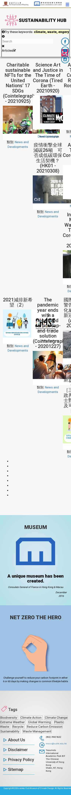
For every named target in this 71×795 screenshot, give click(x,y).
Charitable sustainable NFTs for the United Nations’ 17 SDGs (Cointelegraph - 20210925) (19, 83)
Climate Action (31, 717)
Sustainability (10, 731)
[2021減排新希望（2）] (31, 326)
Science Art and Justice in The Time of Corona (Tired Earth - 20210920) (48, 78)
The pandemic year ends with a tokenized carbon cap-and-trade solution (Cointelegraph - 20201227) (49, 323)
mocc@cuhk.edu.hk (56, 743)
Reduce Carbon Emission (44, 726)
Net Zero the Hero (35, 617)
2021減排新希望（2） (18, 302)
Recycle (18, 726)
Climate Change (56, 717)
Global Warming (40, 722)
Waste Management (37, 731)
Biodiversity (9, 717)
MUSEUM (35, 527)
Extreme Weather (13, 722)
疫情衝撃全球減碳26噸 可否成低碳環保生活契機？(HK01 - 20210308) (47, 158)
